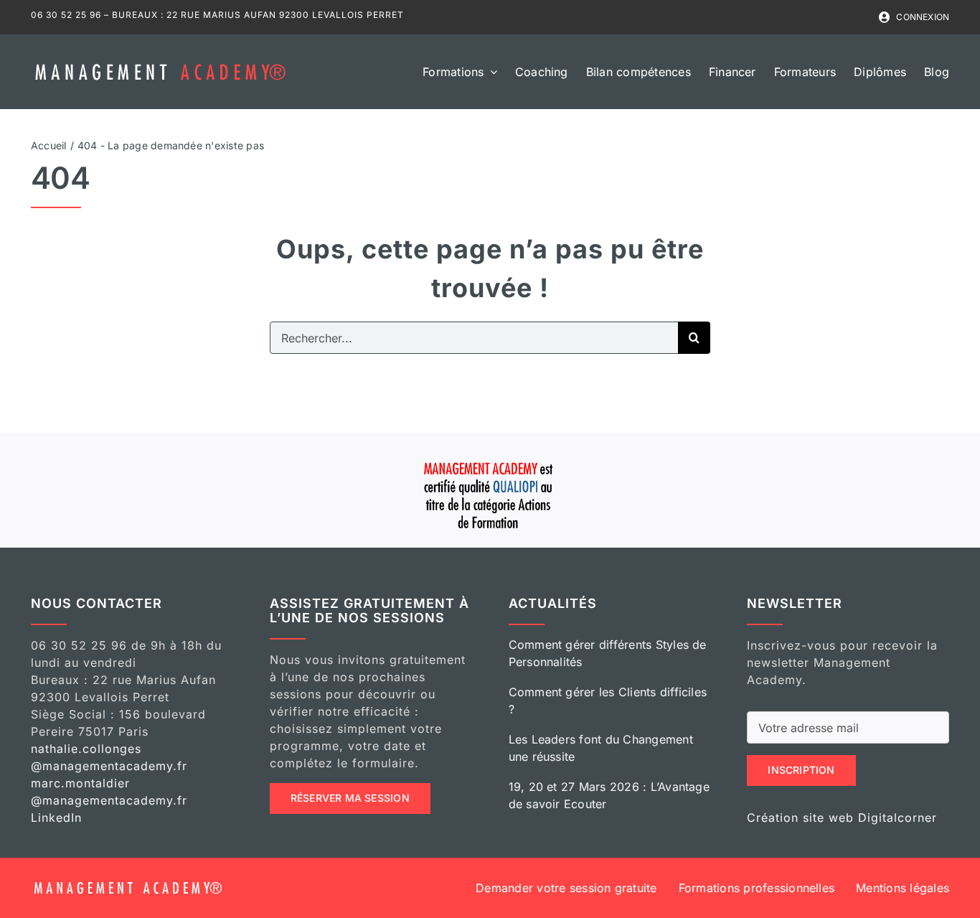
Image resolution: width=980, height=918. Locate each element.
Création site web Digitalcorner (842, 817)
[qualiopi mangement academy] (490, 460)
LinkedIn (56, 817)
